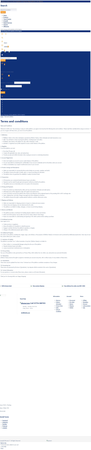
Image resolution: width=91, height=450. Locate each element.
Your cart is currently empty (7, 72)
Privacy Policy (59, 306)
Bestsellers (85, 302)
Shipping (72, 306)
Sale (84, 308)
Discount (85, 304)
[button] (3, 446)
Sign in (5, 42)
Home (2, 116)
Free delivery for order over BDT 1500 (74, 286)
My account (72, 300)
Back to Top (3, 443)
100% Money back (6, 286)
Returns (71, 304)
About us (58, 300)
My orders (72, 302)
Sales (57, 308)
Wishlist (6, 46)
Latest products (86, 306)
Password (3, 86)
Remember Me (5, 89)
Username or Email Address (7, 83)
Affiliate (85, 300)
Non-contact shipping (38, 286)
